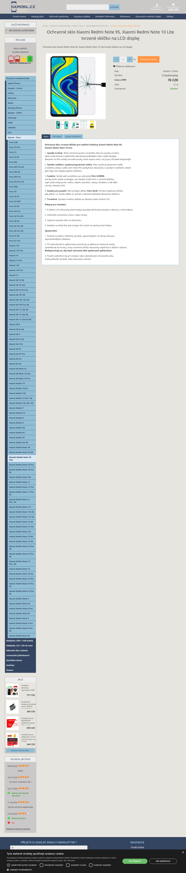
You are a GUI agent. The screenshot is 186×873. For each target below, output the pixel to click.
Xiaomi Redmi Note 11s (20, 507)
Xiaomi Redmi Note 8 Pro (21, 608)
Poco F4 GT (14, 157)
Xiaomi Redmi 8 (16, 418)
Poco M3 (13, 162)
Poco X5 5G (14, 221)
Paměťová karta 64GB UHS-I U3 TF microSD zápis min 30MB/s (28, 737)
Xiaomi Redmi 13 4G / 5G (20, 398)
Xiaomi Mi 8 (14, 324)
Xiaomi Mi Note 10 (17, 368)
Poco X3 (12, 191)
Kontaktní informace (105, 16)
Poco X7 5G (14, 236)
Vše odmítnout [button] (163, 861)
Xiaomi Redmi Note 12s (20, 531)
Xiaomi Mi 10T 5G (17, 295)
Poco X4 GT (14, 206)
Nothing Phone (15, 108)
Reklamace (125, 16)
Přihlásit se (157, 7)
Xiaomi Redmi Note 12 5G (21, 521)
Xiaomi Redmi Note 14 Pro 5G (21, 585)
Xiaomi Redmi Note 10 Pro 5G (21, 471)
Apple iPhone (14, 83)
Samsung (12, 117)
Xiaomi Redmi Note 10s (20, 477)
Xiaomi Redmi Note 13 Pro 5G (21, 555)
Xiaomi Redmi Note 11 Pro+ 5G (19, 500)
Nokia (10, 103)
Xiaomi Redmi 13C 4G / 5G (21, 403)
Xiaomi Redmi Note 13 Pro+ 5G (19, 562)
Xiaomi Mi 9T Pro (17, 354)
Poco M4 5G (14, 172)
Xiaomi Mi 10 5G (16, 280)
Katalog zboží (37, 16)
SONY (10, 122)
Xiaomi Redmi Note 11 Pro (21, 487)
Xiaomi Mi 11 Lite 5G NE (20, 319)
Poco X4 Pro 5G (16, 216)
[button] (62, 869)
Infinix (11, 93)
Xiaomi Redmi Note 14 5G (21, 573)
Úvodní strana (19, 16)
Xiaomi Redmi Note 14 (19, 569)
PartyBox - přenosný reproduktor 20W (27, 687)
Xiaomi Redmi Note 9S (19, 635)
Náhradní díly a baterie (17, 650)
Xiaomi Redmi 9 (16, 422)
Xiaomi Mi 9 (14, 334)
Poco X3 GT (14, 196)
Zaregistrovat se (157, 9)
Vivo (10, 132)
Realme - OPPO (15, 113)
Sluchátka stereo (14, 660)
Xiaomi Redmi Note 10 (19, 447)
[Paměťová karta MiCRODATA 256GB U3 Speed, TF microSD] (12, 723)
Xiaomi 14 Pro (15, 260)
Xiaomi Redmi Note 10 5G (21, 452)
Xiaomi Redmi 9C (17, 432)
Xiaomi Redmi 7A (17, 413)
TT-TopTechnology (170, 75)
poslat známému (73, 136)
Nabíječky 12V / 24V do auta (19, 645)
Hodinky (10, 665)
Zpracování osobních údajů (148, 16)
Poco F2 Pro (14, 147)
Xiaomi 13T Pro (16, 250)
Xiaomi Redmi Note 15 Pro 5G (21, 592)
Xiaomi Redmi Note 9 (19, 618)
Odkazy (169, 16)
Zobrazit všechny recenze (18, 828)
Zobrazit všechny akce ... (20, 750)
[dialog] (93, 861)
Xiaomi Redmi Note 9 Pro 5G (21, 629)
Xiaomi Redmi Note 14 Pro (21, 578)
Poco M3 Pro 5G (16, 167)
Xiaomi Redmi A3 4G (18, 442)
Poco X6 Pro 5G (16, 231)
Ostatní (9, 670)
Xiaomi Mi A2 (15, 359)
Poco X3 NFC (15, 201)
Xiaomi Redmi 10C (17, 393)
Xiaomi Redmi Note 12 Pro (21, 526)
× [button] (183, 852)
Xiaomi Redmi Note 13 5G (21, 541)
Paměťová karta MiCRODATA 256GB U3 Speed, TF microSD (28, 721)
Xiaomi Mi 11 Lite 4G (18, 309)
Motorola (12, 98)
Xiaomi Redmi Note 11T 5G (21, 516)
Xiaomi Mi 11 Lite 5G (18, 314)
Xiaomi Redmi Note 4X (19, 603)
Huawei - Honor (15, 88)
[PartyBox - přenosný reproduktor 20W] (12, 690)
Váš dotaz (57, 136)
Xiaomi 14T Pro (16, 270)
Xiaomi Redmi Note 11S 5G (21, 512)
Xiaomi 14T (14, 265)
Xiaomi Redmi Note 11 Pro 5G (21, 493)
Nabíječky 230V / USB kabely (19, 640)
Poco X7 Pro (14, 240)
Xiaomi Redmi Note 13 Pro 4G (21, 547)
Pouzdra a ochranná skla (17, 78)
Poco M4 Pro (15, 176)
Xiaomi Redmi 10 (17, 383)
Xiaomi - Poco (14, 137)
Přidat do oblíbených (125, 66)
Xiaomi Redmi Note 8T (19, 613)
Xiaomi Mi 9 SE (16, 344)
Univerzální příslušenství (17, 655)
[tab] (46, 136)
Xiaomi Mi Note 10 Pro (19, 378)
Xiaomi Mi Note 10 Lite (19, 373)
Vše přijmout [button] (135, 861)
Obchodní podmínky (58, 16)
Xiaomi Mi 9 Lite (16, 339)
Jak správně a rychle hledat (21, 30)
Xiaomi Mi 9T (15, 349)
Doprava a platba (82, 16)
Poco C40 (13, 142)
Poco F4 (12, 152)
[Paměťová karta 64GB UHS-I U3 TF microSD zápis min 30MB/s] (12, 740)
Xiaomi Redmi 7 (16, 408)
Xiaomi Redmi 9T (17, 437)
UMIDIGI (12, 127)
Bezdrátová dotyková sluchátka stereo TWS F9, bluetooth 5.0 (28, 705)
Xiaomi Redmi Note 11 (19, 482)
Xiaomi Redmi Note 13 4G (21, 536)
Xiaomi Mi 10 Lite (17, 285)
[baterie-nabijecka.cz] (20, 66)
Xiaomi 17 (13, 275)
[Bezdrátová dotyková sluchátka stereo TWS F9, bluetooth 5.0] (12, 707)
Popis (46, 136)
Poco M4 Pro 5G (16, 181)
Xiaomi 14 (13, 255)
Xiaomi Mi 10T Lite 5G (19, 299)
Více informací (69, 860)
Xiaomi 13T (14, 245)
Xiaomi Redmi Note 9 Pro (21, 623)
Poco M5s (13, 186)
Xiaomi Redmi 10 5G (18, 388)
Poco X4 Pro (14, 211)
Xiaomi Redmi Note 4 (19, 598)
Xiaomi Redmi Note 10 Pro (21, 464)
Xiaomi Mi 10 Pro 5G (18, 290)
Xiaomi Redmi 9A (17, 427)
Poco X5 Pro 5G (16, 226)
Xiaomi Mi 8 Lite (16, 329)
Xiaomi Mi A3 (15, 363)
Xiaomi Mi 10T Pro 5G (19, 304)
